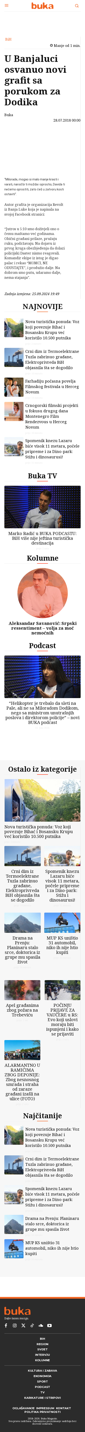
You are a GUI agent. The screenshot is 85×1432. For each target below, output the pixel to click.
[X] (15, 145)
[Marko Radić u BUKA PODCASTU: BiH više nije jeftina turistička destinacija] (42, 507)
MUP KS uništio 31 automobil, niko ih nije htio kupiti (62, 945)
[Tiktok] (32, 1326)
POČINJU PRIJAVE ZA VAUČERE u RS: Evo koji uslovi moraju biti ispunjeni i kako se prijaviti (62, 1019)
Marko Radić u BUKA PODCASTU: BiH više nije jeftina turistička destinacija (42, 538)
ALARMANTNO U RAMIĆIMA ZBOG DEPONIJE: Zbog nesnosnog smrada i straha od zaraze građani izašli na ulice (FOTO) (22, 1082)
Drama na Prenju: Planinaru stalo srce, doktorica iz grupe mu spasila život (22, 950)
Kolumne (42, 558)
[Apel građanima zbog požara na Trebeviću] (22, 990)
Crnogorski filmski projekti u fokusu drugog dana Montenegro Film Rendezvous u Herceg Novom (51, 416)
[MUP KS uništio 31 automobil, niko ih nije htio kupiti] (62, 923)
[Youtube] (49, 1326)
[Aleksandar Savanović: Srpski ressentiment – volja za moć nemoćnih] (42, 593)
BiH (8, 39)
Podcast (42, 645)
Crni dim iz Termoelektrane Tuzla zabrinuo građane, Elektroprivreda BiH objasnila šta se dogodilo (52, 359)
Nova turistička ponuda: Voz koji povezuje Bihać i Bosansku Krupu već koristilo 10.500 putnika (52, 329)
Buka (8, 115)
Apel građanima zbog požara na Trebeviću (22, 1010)
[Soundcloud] (40, 1326)
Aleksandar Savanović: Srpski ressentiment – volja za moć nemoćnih (42, 628)
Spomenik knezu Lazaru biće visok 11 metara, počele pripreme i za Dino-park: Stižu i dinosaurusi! (52, 448)
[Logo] (42, 5)
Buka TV (42, 476)
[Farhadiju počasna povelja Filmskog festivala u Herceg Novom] (14, 387)
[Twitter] (23, 1326)
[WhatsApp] (15, 166)
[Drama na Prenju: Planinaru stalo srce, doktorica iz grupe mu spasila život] (22, 923)
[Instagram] (14, 1326)
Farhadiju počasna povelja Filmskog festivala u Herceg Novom (52, 386)
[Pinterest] (15, 155)
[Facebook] (15, 135)
